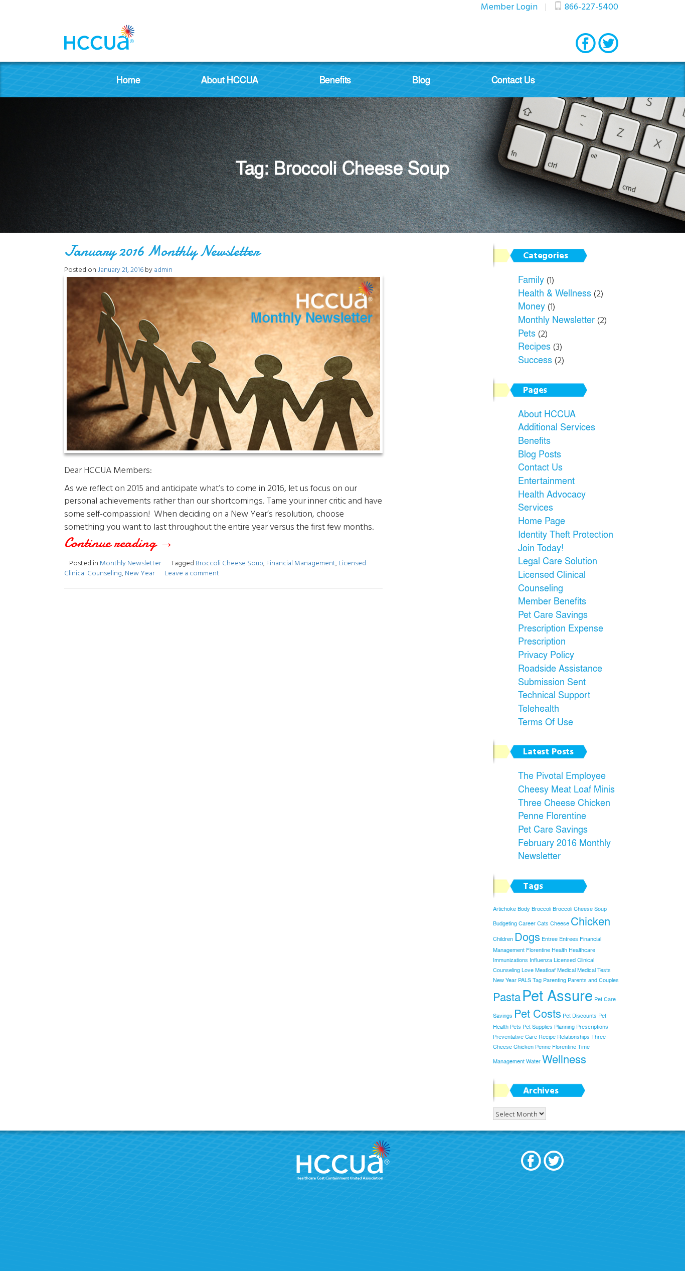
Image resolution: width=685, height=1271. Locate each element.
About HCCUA (229, 79)
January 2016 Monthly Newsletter (162, 251)
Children (503, 938)
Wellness (564, 1059)
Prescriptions (592, 1026)
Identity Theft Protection (565, 533)
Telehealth (538, 707)
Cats (543, 923)
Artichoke (504, 908)
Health (559, 950)
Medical (566, 970)
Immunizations (510, 960)
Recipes (534, 345)
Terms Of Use (545, 721)
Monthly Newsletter (130, 562)
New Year (139, 572)
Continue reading (143, 543)
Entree (550, 938)
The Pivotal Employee (562, 774)
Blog (421, 79)
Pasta (507, 997)
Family (531, 278)
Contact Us (513, 79)
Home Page (541, 520)
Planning (564, 1026)
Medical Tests (594, 970)
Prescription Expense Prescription (560, 634)
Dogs (527, 936)
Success (535, 359)
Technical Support (554, 694)
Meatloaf (545, 970)
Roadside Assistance (560, 667)
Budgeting (505, 923)
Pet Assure (557, 995)
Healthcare (582, 950)
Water (533, 1061)
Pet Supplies (538, 1026)
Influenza (541, 960)
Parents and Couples (593, 980)
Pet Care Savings (553, 613)
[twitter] (608, 43)
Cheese (559, 923)
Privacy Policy (546, 654)
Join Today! (541, 547)
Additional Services (556, 426)
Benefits (335, 79)
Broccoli (541, 908)
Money (531, 305)
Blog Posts (539, 453)
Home (128, 79)
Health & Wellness (554, 292)
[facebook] (586, 43)
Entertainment (546, 480)
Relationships (573, 1036)
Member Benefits (552, 600)
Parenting (554, 980)
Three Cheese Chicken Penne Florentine (564, 809)
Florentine (538, 950)
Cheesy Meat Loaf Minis (566, 788)
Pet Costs (537, 1013)
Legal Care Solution (557, 560)
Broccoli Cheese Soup (229, 562)
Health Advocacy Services (552, 500)
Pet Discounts (580, 1015)
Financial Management (300, 562)
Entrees (568, 938)
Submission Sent (552, 681)
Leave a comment (191, 572)
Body (524, 908)
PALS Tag (530, 980)
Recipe (547, 1036)
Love (528, 970)
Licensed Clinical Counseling (552, 580)
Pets (527, 332)
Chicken (590, 921)
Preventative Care (515, 1036)
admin (163, 269)
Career (527, 923)
